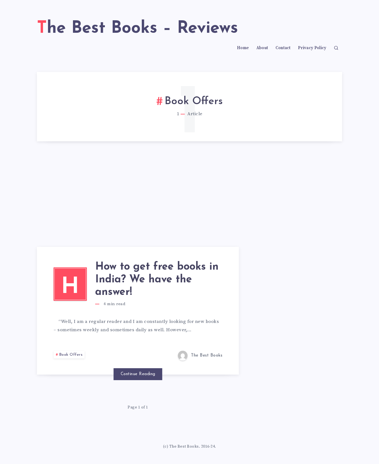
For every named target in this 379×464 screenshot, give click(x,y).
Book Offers (71, 355)
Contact (283, 48)
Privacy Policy (312, 48)
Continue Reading (138, 374)
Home (243, 48)
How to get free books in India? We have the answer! (157, 280)
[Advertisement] (189, 205)
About (262, 48)
